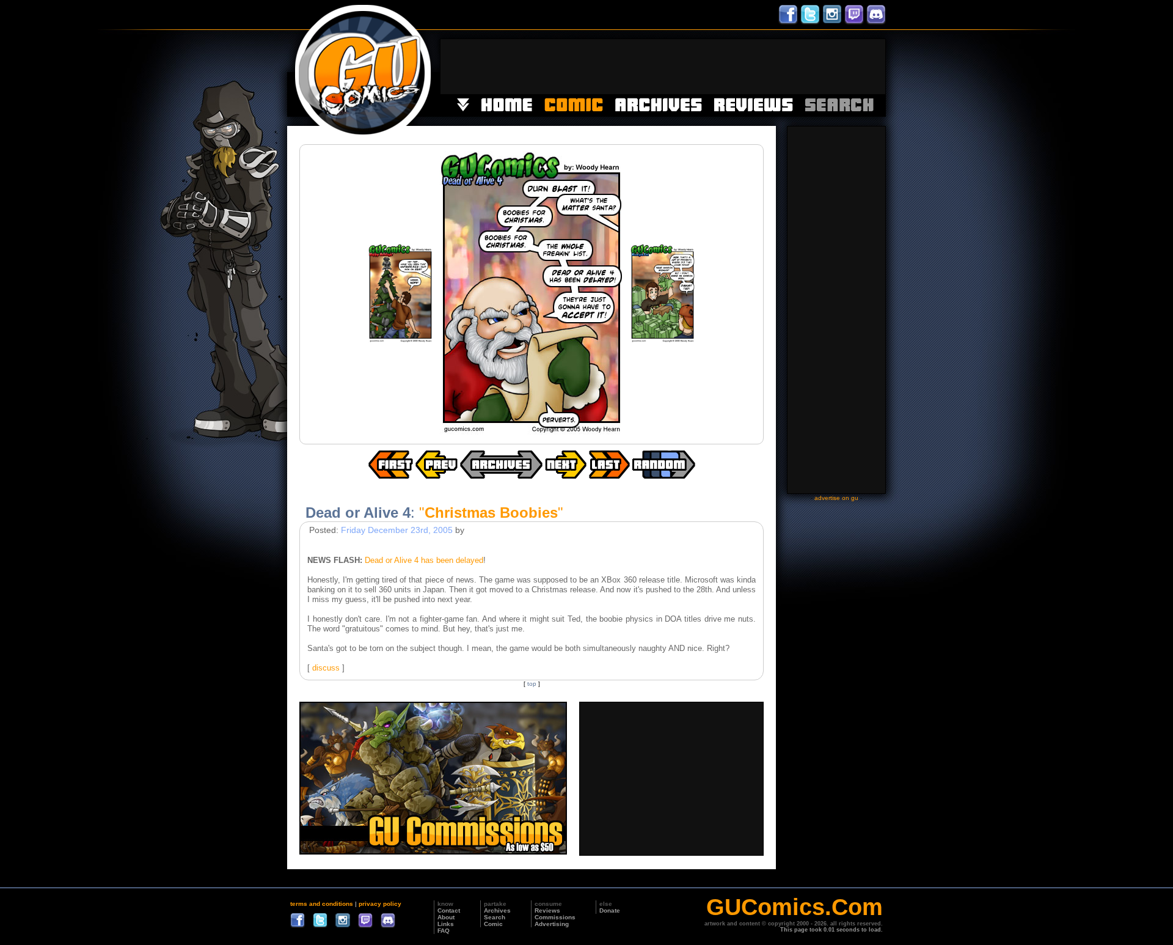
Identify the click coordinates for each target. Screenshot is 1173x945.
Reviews (547, 910)
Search (494, 917)
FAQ (443, 930)
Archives (497, 910)
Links (445, 924)
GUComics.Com (794, 907)
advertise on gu (836, 498)
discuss (326, 667)
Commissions (555, 917)
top (531, 683)
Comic (493, 924)
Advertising (552, 924)
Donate (609, 910)
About (446, 917)
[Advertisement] (662, 66)
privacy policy (380, 903)
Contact (448, 910)
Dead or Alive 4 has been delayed (424, 560)
